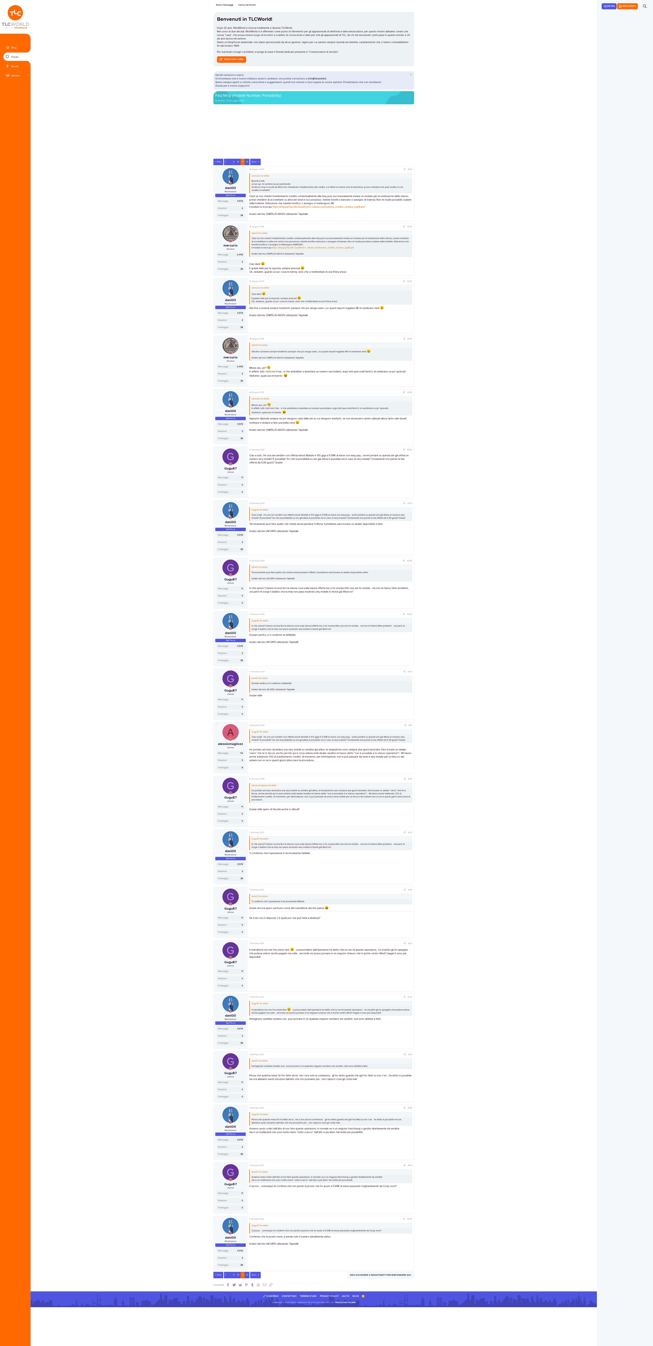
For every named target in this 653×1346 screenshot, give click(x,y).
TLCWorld (272, 1296)
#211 (410, 725)
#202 (409, 227)
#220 (409, 1219)
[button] (28, 66)
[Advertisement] (313, 133)
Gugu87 (230, 468)
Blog (13, 47)
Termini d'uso (308, 1296)
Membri (15, 76)
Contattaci (289, 1296)
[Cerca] (645, 6)
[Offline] (230, 184)
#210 (410, 672)
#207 (409, 503)
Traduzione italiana (345, 1302)
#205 (409, 392)
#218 (410, 1108)
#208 (409, 561)
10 (238, 162)
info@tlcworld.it (317, 78)
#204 (409, 339)
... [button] (229, 162)
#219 (410, 1165)
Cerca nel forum (247, 5)
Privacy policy (329, 1296)
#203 (409, 281)
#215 (410, 943)
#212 (410, 779)
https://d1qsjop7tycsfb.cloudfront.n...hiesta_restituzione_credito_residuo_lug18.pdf (318, 207)
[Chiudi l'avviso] (410, 75)
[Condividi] (404, 169)
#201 (410, 169)
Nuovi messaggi (224, 5)
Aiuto (345, 1296)
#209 (409, 614)
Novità (15, 66)
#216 (410, 997)
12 (247, 162)
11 (242, 162)
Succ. (254, 162)
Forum (14, 57)
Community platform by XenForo (303, 1302)
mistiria (221, 101)
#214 (410, 890)
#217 (410, 1055)
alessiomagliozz (230, 744)
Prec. (219, 162)
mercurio (230, 245)
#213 (410, 833)
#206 (409, 450)
